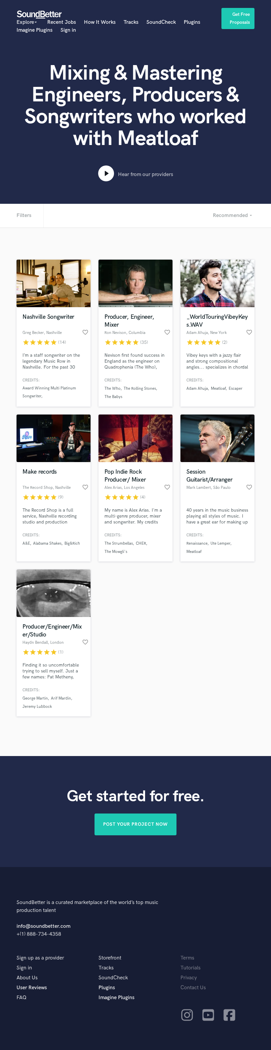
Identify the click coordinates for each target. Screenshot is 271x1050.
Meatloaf (218, 388)
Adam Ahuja (197, 388)
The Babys (113, 396)
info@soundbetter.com (43, 926)
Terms (187, 958)
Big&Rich (72, 543)
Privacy (188, 978)
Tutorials (190, 968)
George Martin (35, 698)
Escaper (236, 388)
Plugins (192, 22)
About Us (27, 978)
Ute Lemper (220, 543)
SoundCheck (161, 22)
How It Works (100, 22)
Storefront (109, 958)
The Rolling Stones (140, 388)
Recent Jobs (61, 22)
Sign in (68, 30)
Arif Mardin (61, 698)
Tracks (131, 22)
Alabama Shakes (47, 543)
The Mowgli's (115, 551)
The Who (112, 388)
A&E (26, 543)
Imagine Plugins (35, 30)
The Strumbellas (118, 543)
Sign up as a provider (40, 958)
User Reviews (32, 988)
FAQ (21, 998)
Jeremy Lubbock (37, 706)
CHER (141, 543)
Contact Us (193, 988)
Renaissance (197, 543)
